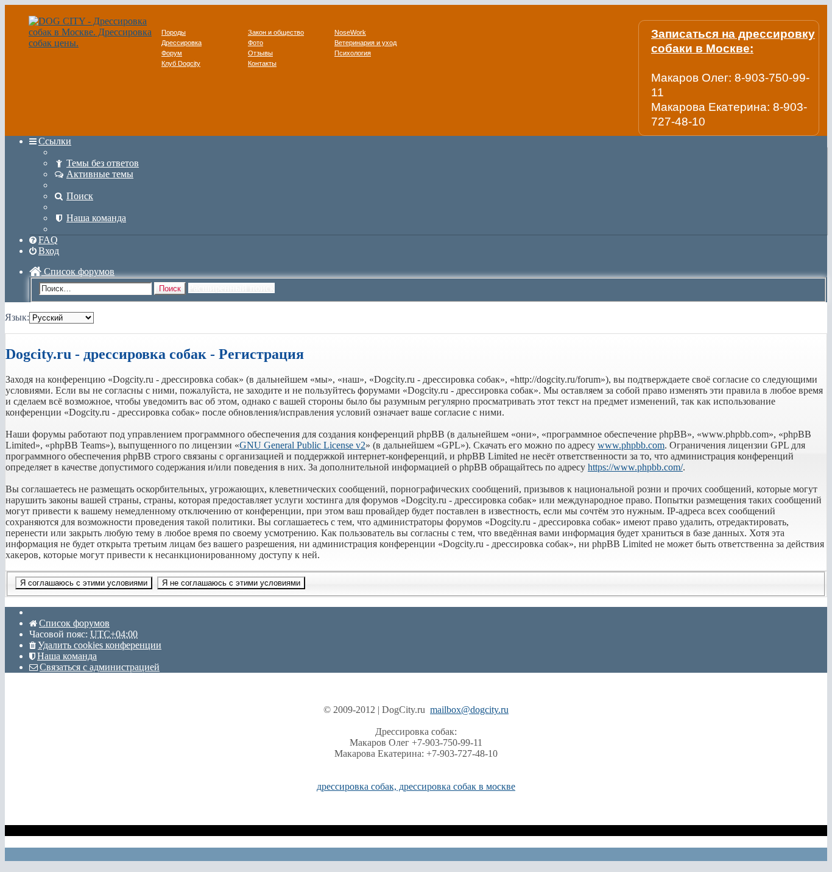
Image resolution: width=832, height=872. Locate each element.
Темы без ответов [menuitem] (102, 163)
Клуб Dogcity (180, 63)
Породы (173, 32)
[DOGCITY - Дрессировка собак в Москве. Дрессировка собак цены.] (95, 43)
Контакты (262, 63)
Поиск (170, 288)
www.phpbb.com (631, 445)
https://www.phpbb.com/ (635, 467)
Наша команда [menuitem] (96, 218)
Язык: (17, 317)
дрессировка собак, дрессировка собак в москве (416, 786)
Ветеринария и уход (365, 42)
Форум (171, 53)
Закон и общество (276, 32)
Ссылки (54, 141)
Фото (255, 42)
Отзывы (260, 53)
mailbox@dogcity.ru (469, 709)
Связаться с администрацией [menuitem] (100, 667)
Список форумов (78, 271)
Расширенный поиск (231, 288)
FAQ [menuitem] (48, 240)
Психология (352, 53)
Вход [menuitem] (48, 251)
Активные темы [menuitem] (99, 174)
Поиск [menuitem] (79, 196)
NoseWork (350, 32)
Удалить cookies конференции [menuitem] (99, 645)
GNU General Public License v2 (302, 445)
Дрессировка (181, 42)
